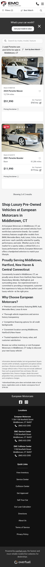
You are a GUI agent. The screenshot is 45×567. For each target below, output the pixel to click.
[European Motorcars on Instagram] (25, 401)
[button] (37, 3)
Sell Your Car (22, 500)
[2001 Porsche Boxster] (22, 138)
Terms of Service (23, 527)
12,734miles (9, 94)
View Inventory (22, 472)
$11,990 (8, 168)
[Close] (39, 26)
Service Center (22, 479)
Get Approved (22, 493)
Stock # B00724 (9, 88)
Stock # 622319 (9, 155)
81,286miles (36, 161)
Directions (22, 514)
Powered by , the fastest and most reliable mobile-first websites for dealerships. (22, 554)
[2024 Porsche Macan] (22, 71)
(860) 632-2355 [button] (24, 426)
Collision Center (22, 486)
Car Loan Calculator (22, 507)
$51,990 (8, 101)
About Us (22, 520)
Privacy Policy (22, 534)
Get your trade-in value (23, 29)
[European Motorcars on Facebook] (19, 401)
